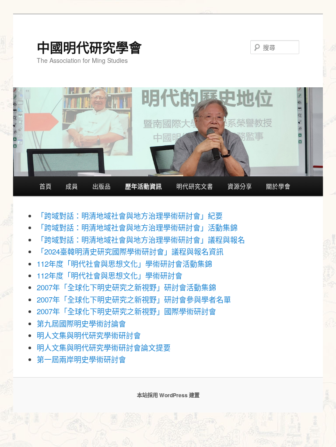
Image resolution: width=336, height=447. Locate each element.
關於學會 (278, 186)
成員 (72, 186)
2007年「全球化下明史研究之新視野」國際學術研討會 (126, 311)
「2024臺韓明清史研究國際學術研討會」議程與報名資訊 (130, 251)
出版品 (101, 186)
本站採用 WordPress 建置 (168, 395)
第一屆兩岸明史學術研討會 (81, 359)
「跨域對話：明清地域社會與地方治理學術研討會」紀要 (130, 215)
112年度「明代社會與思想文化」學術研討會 (109, 275)
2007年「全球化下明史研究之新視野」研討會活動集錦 (126, 287)
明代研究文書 (194, 186)
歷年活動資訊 (143, 186)
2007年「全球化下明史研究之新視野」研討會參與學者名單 (134, 299)
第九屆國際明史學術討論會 (81, 323)
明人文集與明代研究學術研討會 (89, 335)
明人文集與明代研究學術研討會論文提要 (104, 347)
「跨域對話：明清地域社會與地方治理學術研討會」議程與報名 (141, 239)
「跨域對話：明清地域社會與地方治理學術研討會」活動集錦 (137, 227)
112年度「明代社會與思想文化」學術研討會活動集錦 (124, 263)
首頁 (45, 186)
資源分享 (240, 186)
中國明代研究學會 (89, 47)
